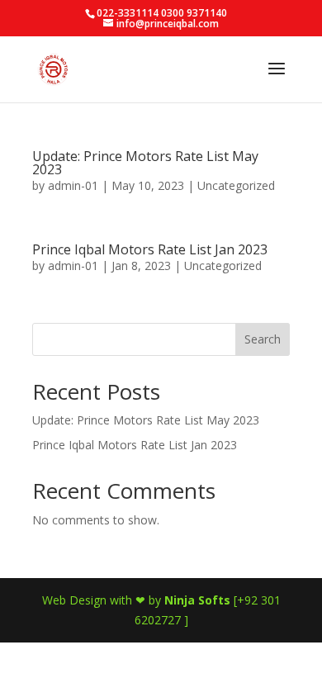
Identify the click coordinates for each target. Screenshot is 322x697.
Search (262, 339)
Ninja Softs (197, 600)
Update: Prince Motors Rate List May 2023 (145, 162)
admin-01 (73, 185)
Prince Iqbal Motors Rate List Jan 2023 (150, 249)
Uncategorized (236, 185)
